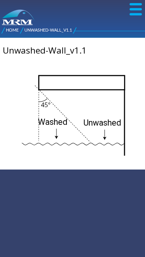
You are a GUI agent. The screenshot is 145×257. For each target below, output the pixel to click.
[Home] (5, 13)
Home (12, 30)
